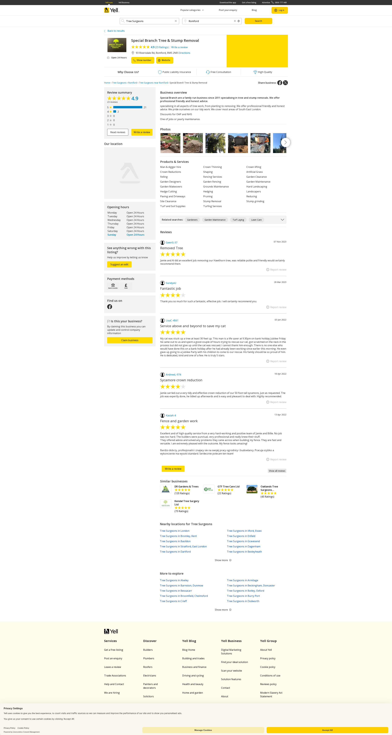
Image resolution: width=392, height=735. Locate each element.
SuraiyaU (171, 283)
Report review (278, 269)
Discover (150, 641)
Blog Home (188, 650)
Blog (254, 10)
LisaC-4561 (172, 320)
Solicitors (148, 696)
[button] (176, 21)
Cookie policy (267, 667)
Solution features (231, 679)
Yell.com (109, 2)
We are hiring (112, 692)
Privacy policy (267, 658)
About (224, 696)
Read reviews (117, 132)
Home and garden (192, 692)
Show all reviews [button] (277, 470)
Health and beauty (192, 684)
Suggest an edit (119, 264)
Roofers (147, 667)
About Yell (266, 650)
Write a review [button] (142, 132)
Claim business (129, 340)
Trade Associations (115, 675)
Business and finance (194, 667)
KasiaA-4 (171, 415)
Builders (148, 650)
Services (110, 641)
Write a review (179, 47)
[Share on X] (285, 82)
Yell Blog (189, 641)
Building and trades (193, 658)
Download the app (228, 2)
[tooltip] (238, 21)
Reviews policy (268, 684)
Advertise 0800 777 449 (274, 2)
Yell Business (124, 2)
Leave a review (112, 667)
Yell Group (268, 641)
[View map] (130, 173)
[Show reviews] (119, 99)
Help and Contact (114, 684)
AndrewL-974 (173, 374)
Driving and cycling (193, 675)
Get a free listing (249, 2)
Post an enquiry (113, 658)
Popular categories (190, 10)
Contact (225, 688)
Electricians (149, 675)
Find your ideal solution (234, 662)
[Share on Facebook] (279, 82)
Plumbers (148, 658)
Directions (184, 53)
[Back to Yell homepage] (111, 10)
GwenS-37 (171, 242)
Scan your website (231, 670)
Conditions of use (270, 675)
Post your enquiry (228, 10)
